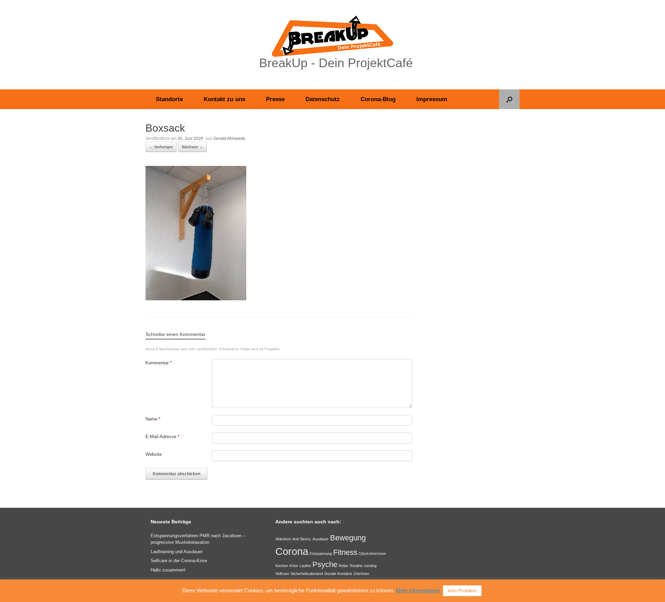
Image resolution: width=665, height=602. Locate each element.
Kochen (281, 566)
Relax (343, 566)
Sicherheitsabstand (307, 574)
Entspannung (321, 553)
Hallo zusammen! (168, 570)
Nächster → (192, 147)
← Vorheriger (161, 147)
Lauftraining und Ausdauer (177, 551)
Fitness (345, 552)
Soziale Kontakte (338, 574)
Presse (275, 99)
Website (153, 454)
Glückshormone (372, 553)
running (370, 566)
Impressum (431, 99)
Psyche (324, 564)
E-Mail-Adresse (162, 436)
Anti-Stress (301, 539)
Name (152, 419)
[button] (509, 99)
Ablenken (283, 539)
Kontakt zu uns (224, 99)
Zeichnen (361, 574)
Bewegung (348, 537)
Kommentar (158, 362)
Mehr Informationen (418, 590)
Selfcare (282, 574)
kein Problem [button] (462, 590)
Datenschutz (322, 99)
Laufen (305, 566)
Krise (294, 566)
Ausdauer (320, 539)
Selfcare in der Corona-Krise (179, 560)
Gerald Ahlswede (229, 138)
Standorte (169, 99)
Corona (291, 551)
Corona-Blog (378, 99)
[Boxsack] (195, 298)
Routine (356, 566)
